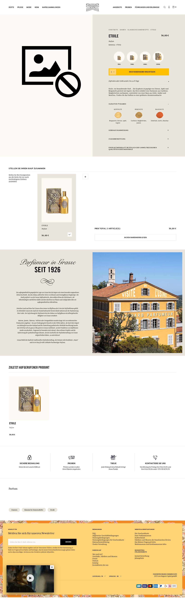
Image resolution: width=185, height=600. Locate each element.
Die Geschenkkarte (142, 533)
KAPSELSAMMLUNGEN (51, 7)
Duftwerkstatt (140, 538)
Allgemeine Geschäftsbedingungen (105, 536)
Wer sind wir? (97, 554)
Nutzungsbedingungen (101, 538)
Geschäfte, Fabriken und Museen (104, 556)
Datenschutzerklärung (100, 542)
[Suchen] (164, 7)
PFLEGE (20, 7)
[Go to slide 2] (166, 81)
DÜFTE (11, 7)
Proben (128, 7)
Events (94, 559)
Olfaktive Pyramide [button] (117, 104)
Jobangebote (139, 558)
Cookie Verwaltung (99, 544)
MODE (28, 7)
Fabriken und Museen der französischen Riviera (153, 540)
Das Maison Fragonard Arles (145, 542)
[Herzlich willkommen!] (92, 7)
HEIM (37, 7)
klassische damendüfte (33, 510)
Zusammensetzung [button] (117, 139)
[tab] (139, 104)
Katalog (95, 563)
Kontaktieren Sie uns (100, 565)
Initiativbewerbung (142, 556)
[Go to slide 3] (168, 81)
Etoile (52, 510)
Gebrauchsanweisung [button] (118, 130)
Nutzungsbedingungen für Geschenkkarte (108, 540)
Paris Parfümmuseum (143, 536)
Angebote (117, 7)
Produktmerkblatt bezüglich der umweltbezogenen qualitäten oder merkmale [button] (133, 148)
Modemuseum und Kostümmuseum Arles (150, 544)
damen (14, 510)
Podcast (95, 561)
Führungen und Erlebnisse (147, 7)
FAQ (94, 533)
